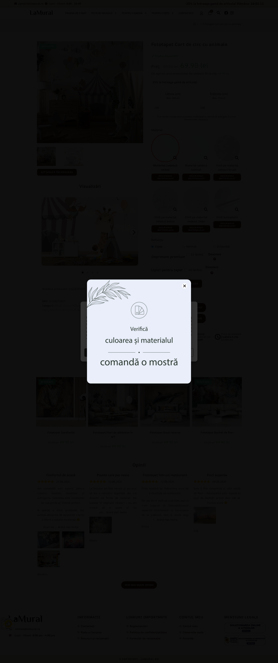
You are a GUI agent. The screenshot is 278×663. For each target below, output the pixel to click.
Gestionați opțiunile (166, 352)
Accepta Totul (111, 352)
